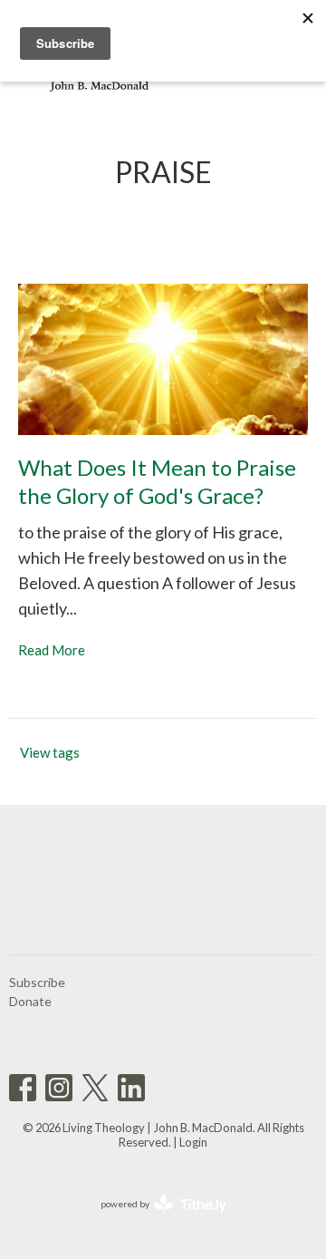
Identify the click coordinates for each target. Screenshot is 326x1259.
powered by (154, 1219)
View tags (50, 752)
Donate (30, 1001)
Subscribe (37, 982)
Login (193, 1142)
